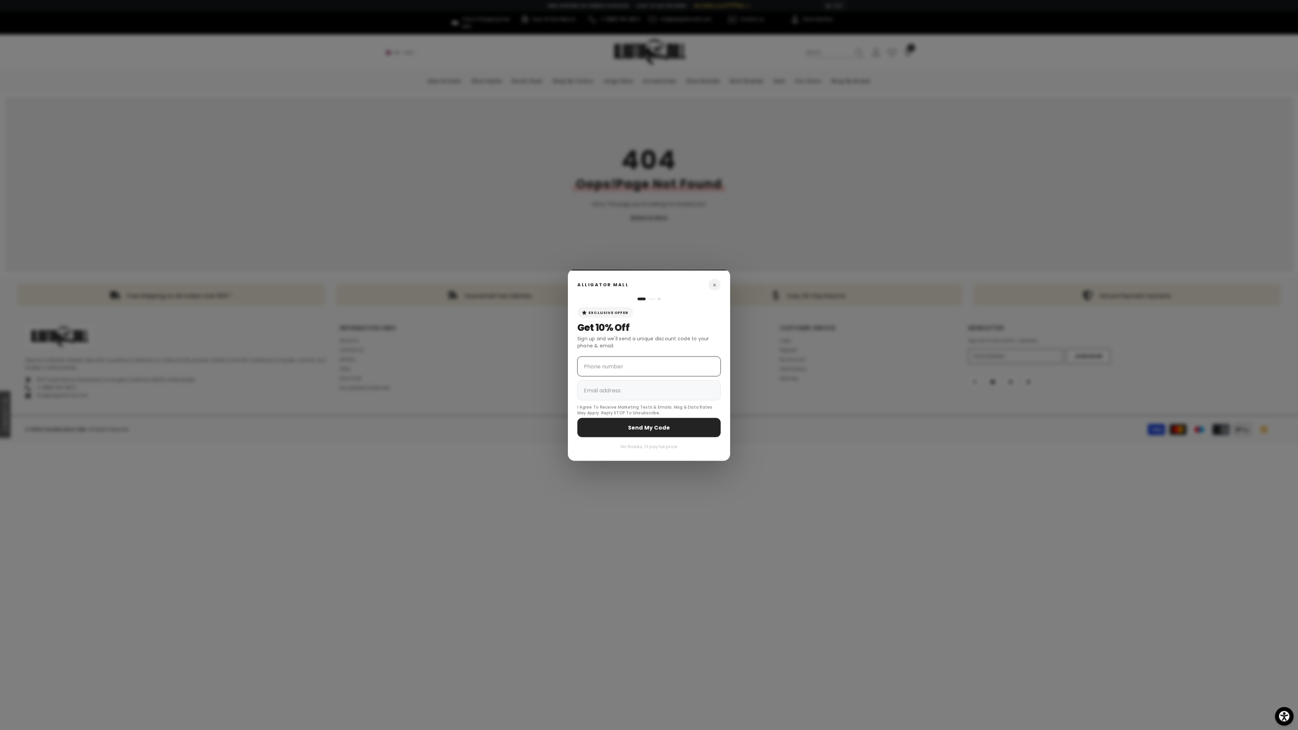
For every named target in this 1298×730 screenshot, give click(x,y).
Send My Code (649, 427)
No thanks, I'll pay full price (649, 446)
